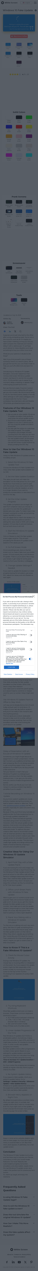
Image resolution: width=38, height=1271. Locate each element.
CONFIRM (11, 667)
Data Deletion (8, 674)
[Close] (34, 597)
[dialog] (19, 635)
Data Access (19, 674)
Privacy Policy (30, 674)
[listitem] (19, 630)
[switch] (30, 635)
